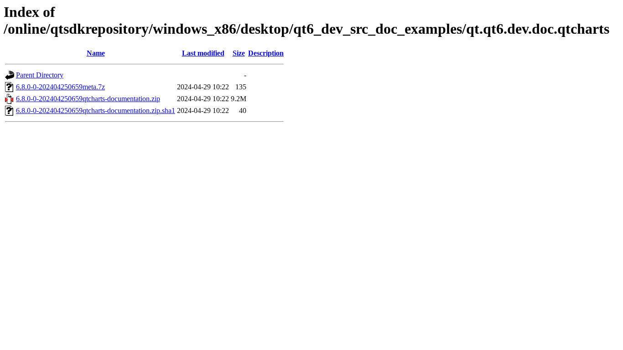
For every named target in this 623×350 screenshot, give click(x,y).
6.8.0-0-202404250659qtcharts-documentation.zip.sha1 (95, 110)
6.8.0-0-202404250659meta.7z (60, 87)
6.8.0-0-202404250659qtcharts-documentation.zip (88, 99)
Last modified (203, 53)
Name (96, 53)
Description (266, 53)
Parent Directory (39, 75)
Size (239, 53)
